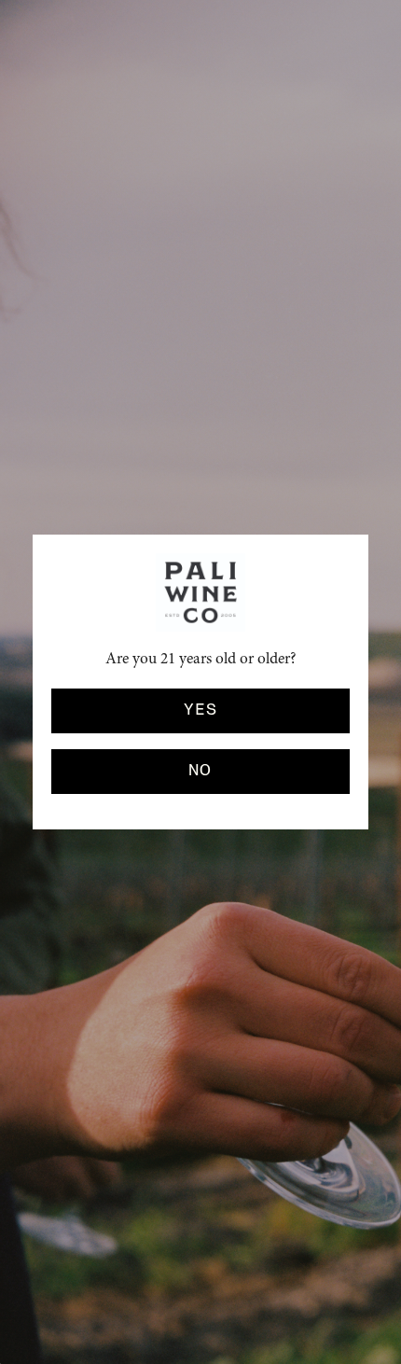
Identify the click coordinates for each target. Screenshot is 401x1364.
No (200, 770)
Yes (200, 710)
